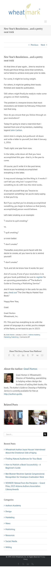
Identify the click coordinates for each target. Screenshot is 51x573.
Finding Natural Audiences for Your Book (23, 458)
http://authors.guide (13, 394)
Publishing (14, 337)
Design (8, 511)
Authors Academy (34, 335)
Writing (8, 547)
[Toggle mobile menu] (45, 21)
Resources (10, 535)
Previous (34, 44)
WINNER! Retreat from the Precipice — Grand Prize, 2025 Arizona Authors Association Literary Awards (25, 486)
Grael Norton (10, 335)
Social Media (11, 541)
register (39, 277)
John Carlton (16, 130)
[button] (6, 417)
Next (43, 44)
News (7, 523)
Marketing (7, 337)
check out (12, 292)
